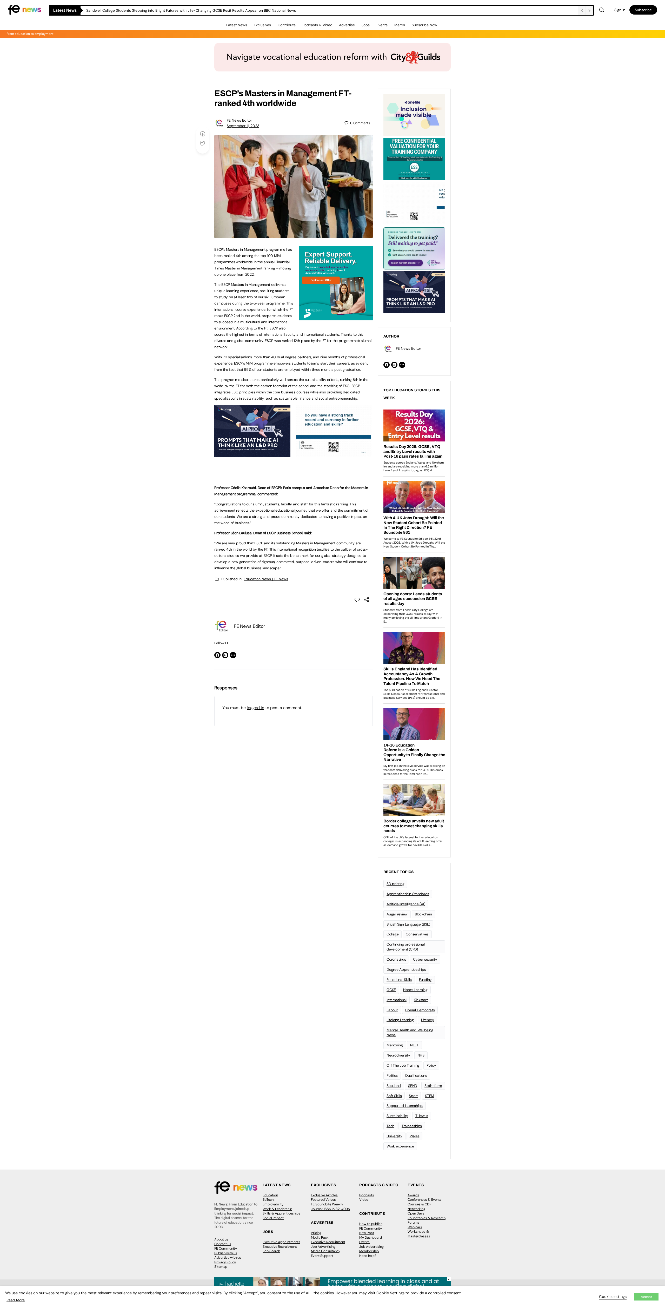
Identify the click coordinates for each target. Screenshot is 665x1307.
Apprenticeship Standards (408, 894)
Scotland (394, 1085)
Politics (392, 1075)
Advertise (347, 25)
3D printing (395, 883)
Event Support (322, 1255)
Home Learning (415, 989)
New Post (366, 1233)
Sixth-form (433, 1085)
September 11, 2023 (243, 125)
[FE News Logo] (24, 9)
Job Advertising (323, 1246)
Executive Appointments (281, 1242)
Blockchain (423, 914)
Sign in (619, 10)
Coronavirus (396, 959)
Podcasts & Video (317, 25)
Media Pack (320, 1237)
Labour (392, 1010)
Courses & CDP (419, 1204)
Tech (390, 1126)
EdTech (268, 1199)
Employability (273, 1204)
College (392, 934)
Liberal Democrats (420, 1010)
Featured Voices (323, 1199)
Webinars (415, 1227)
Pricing (316, 1233)
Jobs (366, 25)
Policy (431, 1065)
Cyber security (425, 959)
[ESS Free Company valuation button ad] (414, 158)
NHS (420, 1055)
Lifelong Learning (400, 1020)
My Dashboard (370, 1237)
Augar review (397, 914)
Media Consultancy (325, 1251)
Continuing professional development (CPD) (405, 947)
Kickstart (421, 1000)
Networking (416, 1209)
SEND (412, 1085)
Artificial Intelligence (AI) (406, 904)
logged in (255, 707)
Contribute (287, 25)
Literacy (427, 1020)
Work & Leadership (277, 1209)
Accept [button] (646, 1297)
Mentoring (395, 1045)
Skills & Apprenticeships (281, 1213)
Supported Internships (405, 1105)
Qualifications (416, 1075)
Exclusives (262, 25)
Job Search (271, 1251)
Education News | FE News (266, 579)
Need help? (367, 1255)
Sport (413, 1095)
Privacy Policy (225, 1262)
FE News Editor (239, 120)
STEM (429, 1095)
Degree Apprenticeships (406, 969)
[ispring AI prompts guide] (252, 454)
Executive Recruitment (280, 1246)
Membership (369, 1251)
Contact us (222, 1244)
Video (363, 1199)
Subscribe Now (424, 25)
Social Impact (273, 1218)
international (397, 1000)
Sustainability (397, 1115)
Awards (413, 1195)
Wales (415, 1136)
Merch (399, 25)
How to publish (370, 1224)
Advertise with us (227, 1257)
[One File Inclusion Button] (414, 114)
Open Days (416, 1213)
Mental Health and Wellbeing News (410, 1032)
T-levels (421, 1115)
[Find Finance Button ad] (414, 248)
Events (382, 25)
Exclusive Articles (324, 1195)
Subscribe (643, 10)
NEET (414, 1045)
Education (270, 1195)
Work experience (400, 1146)
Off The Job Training (403, 1065)
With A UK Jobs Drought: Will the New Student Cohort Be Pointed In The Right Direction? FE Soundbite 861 (174, 10)
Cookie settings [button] (613, 1296)
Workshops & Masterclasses (419, 1233)
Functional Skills (399, 979)
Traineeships (412, 1126)
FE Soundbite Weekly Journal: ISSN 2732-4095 (330, 1206)
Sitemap (220, 1266)
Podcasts (366, 1195)
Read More (15, 1300)
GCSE (391, 989)
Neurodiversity (398, 1055)
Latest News (236, 25)
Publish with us (225, 1253)
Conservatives (417, 934)
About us (221, 1239)
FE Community (225, 1248)
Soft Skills (394, 1095)
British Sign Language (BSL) (408, 924)
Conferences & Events (425, 1199)
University (394, 1136)
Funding (425, 979)
